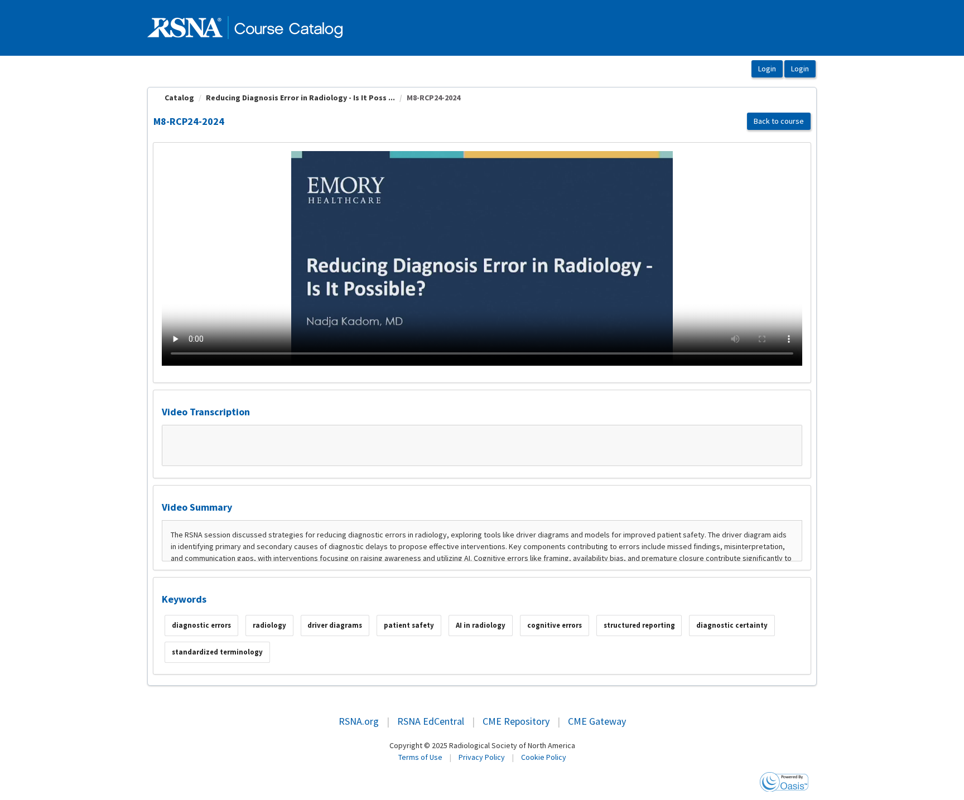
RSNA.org (359, 721)
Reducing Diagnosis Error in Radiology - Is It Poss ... (300, 98)
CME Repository (516, 721)
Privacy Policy (482, 757)
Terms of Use (420, 757)
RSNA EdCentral (430, 721)
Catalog (179, 98)
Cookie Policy (543, 757)
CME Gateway (597, 721)
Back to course (779, 121)
